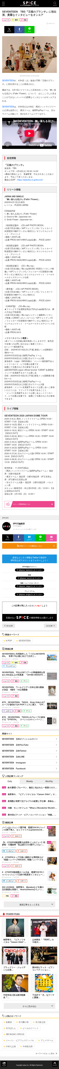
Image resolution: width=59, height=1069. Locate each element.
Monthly (49, 781)
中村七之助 (11, 1046)
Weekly (29, 781)
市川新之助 (40, 1022)
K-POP (9, 640)
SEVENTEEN (8, 80)
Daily (10, 781)
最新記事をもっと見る (29, 904)
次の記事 (49, 625)
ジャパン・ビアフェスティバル (20, 1040)
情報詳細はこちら (24, 504)
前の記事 (9, 625)
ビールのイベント (31, 1028)
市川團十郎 (24, 1022)
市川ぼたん (11, 1028)
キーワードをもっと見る (45, 1053)
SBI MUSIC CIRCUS (15, 1034)
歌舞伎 (9, 1022)
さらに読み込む (29, 1006)
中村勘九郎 (28, 1046)
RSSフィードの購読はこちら (30, 546)
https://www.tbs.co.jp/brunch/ (30, 179)
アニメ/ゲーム (47, 1040)
